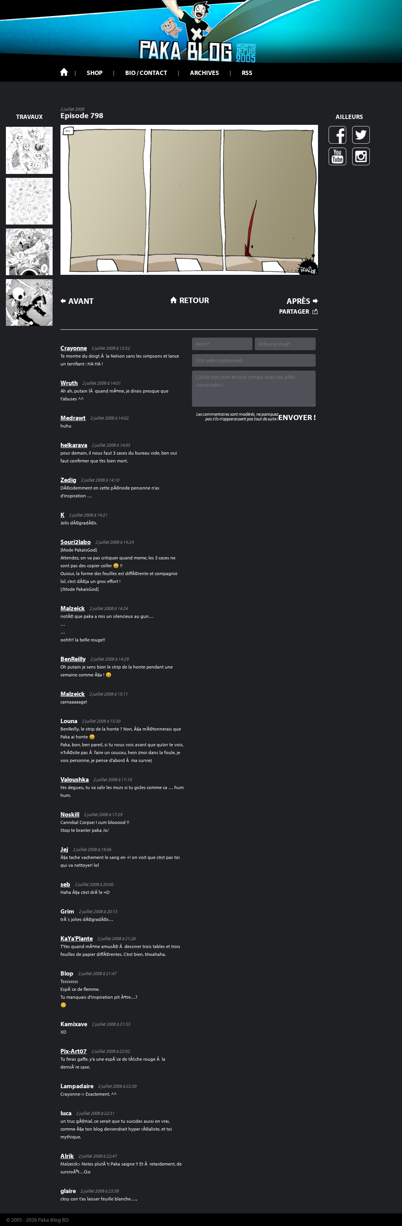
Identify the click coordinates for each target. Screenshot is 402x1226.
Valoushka (74, 779)
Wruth (69, 383)
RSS (247, 73)
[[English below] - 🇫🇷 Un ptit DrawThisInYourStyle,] (29, 302)
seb (65, 884)
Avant (81, 301)
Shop (94, 73)
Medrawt (73, 418)
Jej (64, 849)
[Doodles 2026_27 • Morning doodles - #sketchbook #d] (29, 150)
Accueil (64, 72)
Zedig (68, 480)
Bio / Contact (146, 73)
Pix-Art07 (73, 1051)
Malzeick (72, 608)
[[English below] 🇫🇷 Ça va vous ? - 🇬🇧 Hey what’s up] (29, 201)
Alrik (67, 1156)
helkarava (73, 445)
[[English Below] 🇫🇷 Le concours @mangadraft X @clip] (29, 251)
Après (298, 301)
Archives (204, 73)
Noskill (69, 814)
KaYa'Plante (76, 938)
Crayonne (73, 348)
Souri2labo (75, 542)
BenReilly (73, 659)
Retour (194, 300)
